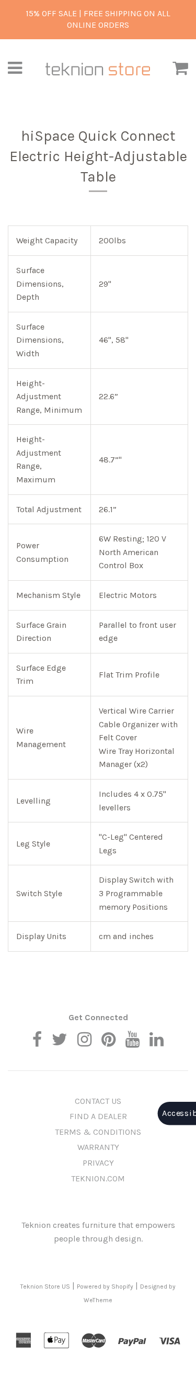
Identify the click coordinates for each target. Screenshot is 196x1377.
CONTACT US (98, 1101)
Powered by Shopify (105, 1286)
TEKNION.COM (98, 1178)
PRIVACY (98, 1163)
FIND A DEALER (98, 1116)
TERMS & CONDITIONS (98, 1132)
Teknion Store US (45, 1286)
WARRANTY (98, 1147)
